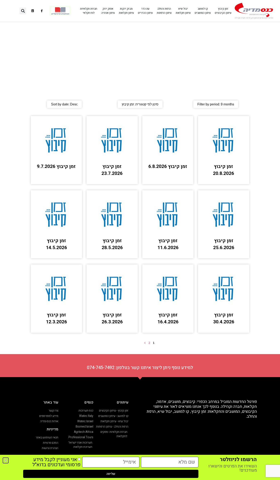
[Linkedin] (32, 11)
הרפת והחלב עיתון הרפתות (164, 11)
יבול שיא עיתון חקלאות (183, 11)
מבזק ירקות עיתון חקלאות (126, 11)
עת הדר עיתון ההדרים (145, 11)
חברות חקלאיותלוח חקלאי (88, 11)
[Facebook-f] (42, 11)
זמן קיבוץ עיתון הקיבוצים (223, 11)
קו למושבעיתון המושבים (203, 11)
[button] (22, 11)
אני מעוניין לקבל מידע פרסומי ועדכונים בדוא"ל (56, 462)
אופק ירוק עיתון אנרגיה (108, 11)
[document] (140, 240)
